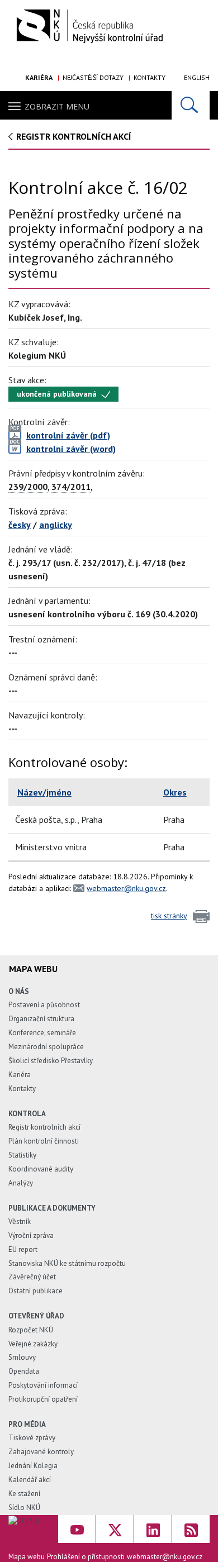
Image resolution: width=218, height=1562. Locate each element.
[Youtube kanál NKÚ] (77, 1529)
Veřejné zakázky (33, 1344)
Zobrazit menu (57, 106)
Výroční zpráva (31, 1235)
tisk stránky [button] (169, 916)
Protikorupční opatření (43, 1399)
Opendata (23, 1371)
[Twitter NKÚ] (115, 1529)
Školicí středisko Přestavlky (50, 1060)
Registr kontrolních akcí (44, 1127)
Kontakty (149, 77)
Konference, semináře (42, 1032)
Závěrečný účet (32, 1277)
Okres (175, 792)
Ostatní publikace (35, 1291)
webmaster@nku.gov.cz (126, 888)
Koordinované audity (40, 1169)
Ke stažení (24, 1493)
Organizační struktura (41, 1018)
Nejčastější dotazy (93, 77)
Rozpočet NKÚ (30, 1330)
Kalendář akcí (29, 1479)
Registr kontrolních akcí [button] (73, 136)
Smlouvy (22, 1357)
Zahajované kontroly (41, 1451)
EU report (22, 1249)
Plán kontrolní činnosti (43, 1141)
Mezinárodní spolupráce (46, 1046)
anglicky (55, 524)
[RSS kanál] (191, 1529)
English (197, 77)
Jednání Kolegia (33, 1465)
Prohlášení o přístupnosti (86, 1556)
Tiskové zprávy (31, 1437)
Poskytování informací (43, 1385)
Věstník (19, 1221)
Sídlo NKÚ (24, 1507)
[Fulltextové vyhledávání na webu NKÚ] (191, 105)
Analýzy (20, 1183)
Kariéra (39, 77)
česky (19, 524)
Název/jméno (44, 792)
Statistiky (22, 1155)
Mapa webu (26, 1556)
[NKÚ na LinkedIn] (153, 1529)
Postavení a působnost (44, 1004)
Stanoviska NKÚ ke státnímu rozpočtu (67, 1263)
